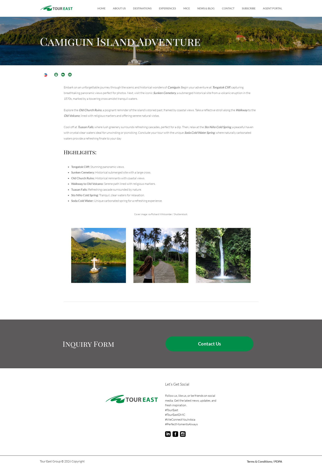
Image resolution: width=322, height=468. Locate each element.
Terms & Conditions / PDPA (264, 461)
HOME (101, 8)
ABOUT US (119, 8)
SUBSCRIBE (248, 8)
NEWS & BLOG (205, 8)
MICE (186, 8)
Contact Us (209, 343)
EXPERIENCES (167, 8)
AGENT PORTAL (272, 8)
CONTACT (228, 8)
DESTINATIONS (142, 8)
